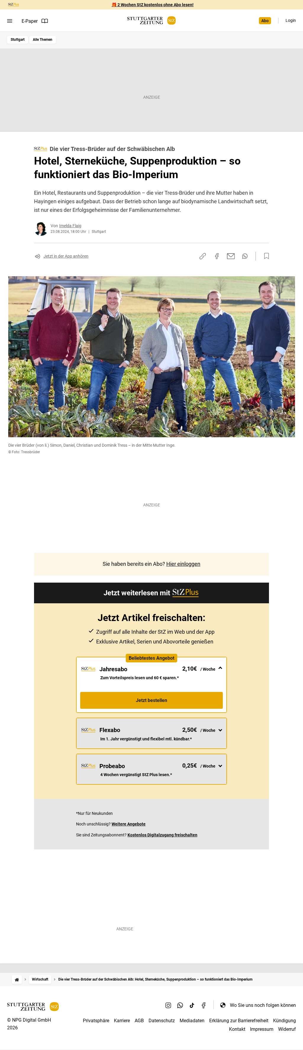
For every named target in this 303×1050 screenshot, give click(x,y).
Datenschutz (162, 1020)
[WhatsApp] (180, 1005)
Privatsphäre (96, 1020)
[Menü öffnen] (9, 21)
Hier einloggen (183, 564)
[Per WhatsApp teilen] (245, 256)
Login (291, 20)
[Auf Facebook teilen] (217, 256)
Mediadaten (192, 1020)
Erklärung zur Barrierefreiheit (238, 1020)
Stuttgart (18, 40)
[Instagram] (168, 1005)
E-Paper (30, 21)
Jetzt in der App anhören (65, 256)
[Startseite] (17, 979)
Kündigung (284, 1020)
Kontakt (237, 1029)
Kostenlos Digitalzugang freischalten (162, 835)
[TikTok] (192, 1005)
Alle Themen (42, 40)
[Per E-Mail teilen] (231, 256)
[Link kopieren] (203, 256)
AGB (139, 1020)
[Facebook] (204, 1005)
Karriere (122, 1020)
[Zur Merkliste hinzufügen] (265, 256)
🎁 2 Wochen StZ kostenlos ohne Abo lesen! (153, 4)
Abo (265, 20)
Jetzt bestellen (151, 700)
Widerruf (287, 1029)
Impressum (261, 1029)
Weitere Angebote (129, 824)
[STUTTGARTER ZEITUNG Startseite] (151, 20)
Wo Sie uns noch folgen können (263, 1005)
